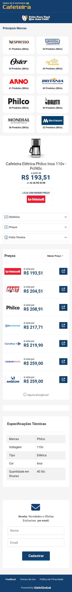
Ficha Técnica (16, 237)
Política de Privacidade (51, 579)
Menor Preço (54, 256)
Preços (12, 227)
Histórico (14, 216)
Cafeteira (17, 7)
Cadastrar (36, 556)
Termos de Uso (28, 579)
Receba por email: (36, 518)
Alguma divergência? (38, 395)
